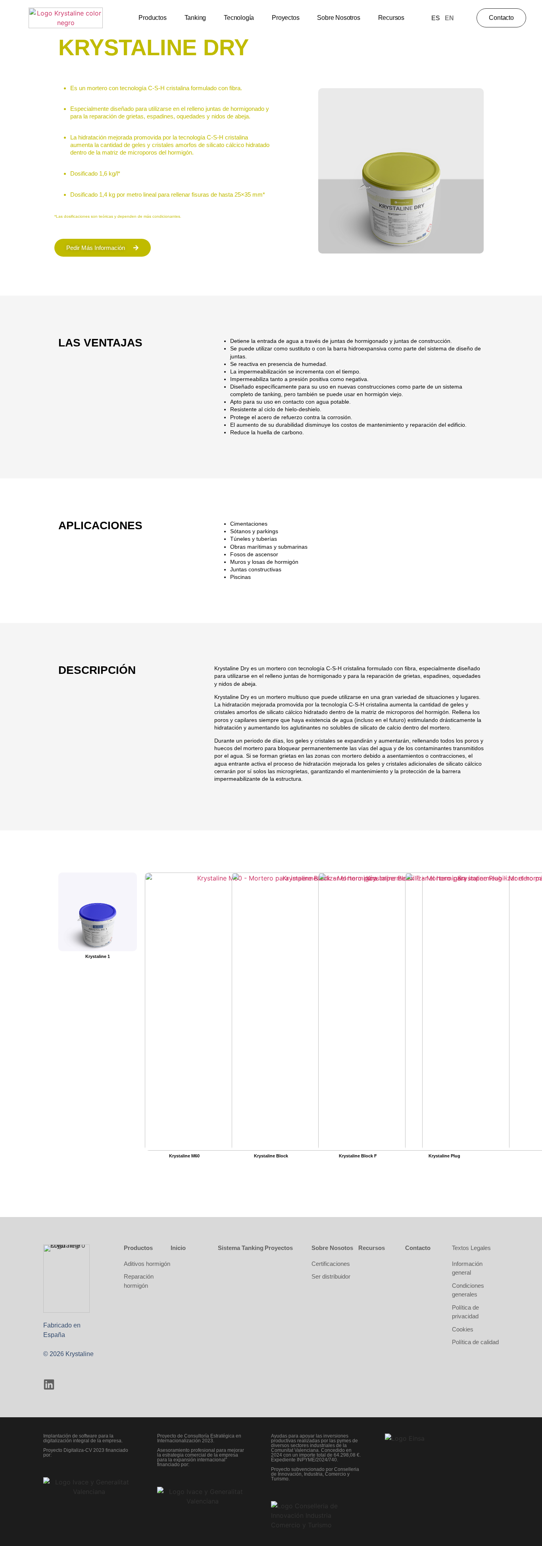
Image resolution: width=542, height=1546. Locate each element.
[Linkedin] (49, 1384)
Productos (152, 17)
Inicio (178, 1247)
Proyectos (285, 17)
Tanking (195, 17)
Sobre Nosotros (338, 17)
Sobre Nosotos (332, 1247)
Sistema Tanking (240, 1247)
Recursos (391, 17)
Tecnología (239, 17)
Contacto (418, 1247)
